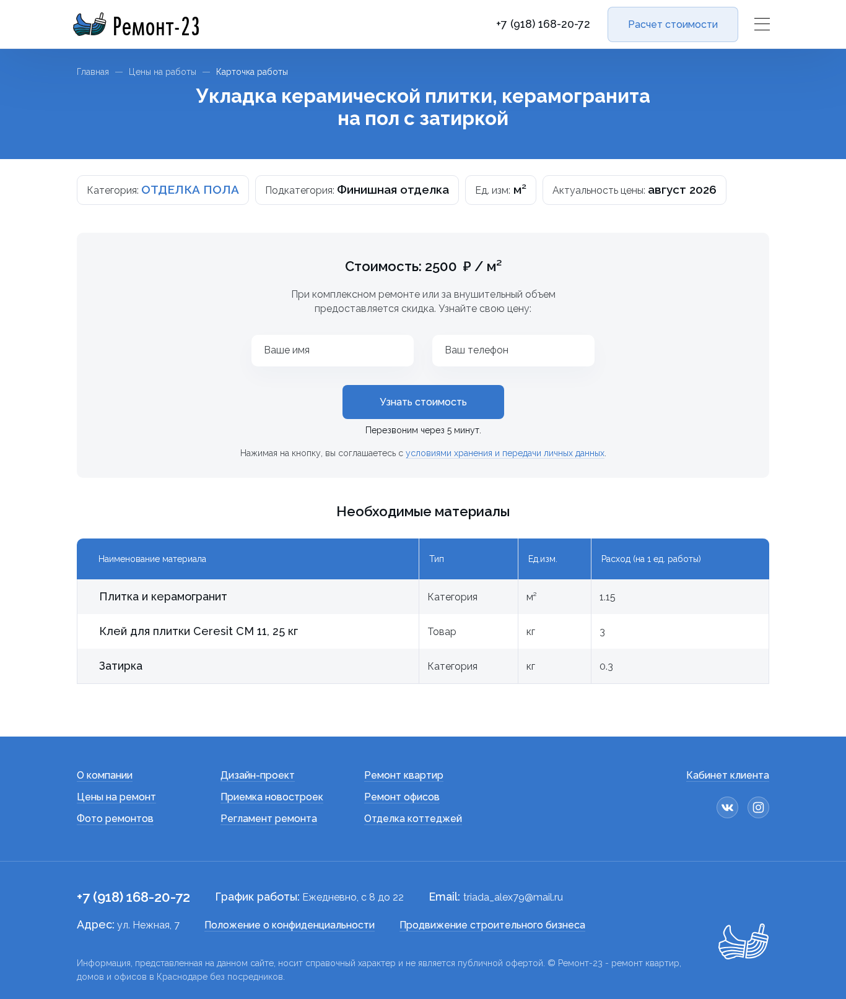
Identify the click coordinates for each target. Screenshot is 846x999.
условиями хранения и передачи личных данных (505, 453)
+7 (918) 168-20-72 (543, 24)
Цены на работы (162, 72)
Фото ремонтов (115, 818)
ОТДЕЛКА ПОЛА (190, 189)
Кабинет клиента (727, 775)
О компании (105, 775)
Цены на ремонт (116, 797)
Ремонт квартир (403, 775)
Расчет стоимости (673, 24)
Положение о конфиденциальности (289, 925)
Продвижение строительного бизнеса (492, 925)
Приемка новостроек (271, 797)
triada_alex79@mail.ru (513, 897)
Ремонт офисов (402, 797)
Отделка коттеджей (413, 818)
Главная (93, 72)
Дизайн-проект (257, 775)
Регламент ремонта (268, 818)
